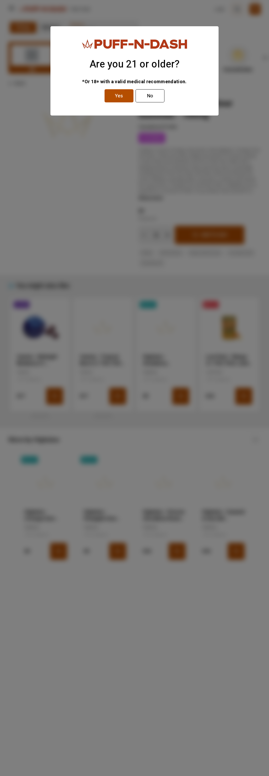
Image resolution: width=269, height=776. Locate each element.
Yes (119, 95)
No (150, 95)
